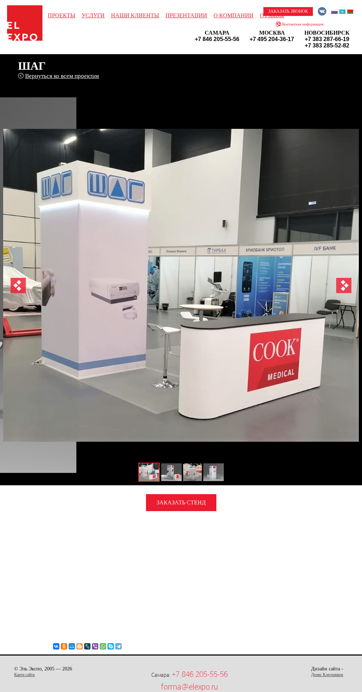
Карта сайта (24, 674)
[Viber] (95, 646)
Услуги (93, 15)
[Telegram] (118, 646)
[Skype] (110, 646)
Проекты (61, 15)
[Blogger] (79, 646)
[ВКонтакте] (56, 646)
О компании (233, 15)
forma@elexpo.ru (189, 687)
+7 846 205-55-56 (200, 674)
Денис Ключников (327, 674)
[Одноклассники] (64, 646)
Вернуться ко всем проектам (62, 76)
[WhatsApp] (103, 646)
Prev (18, 285)
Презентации (186, 15)
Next (343, 285)
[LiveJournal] (87, 646)
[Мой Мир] (72, 646)
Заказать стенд (181, 502)
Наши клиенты (135, 15)
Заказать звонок (288, 11)
